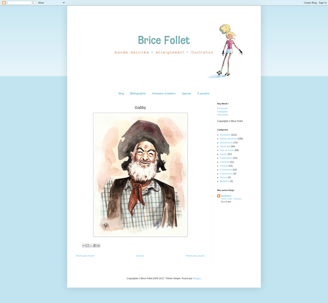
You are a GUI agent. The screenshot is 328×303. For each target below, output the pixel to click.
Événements (226, 142)
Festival (224, 166)
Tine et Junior (227, 150)
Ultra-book (222, 114)
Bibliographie (138, 93)
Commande (226, 169)
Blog (121, 93)
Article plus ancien (195, 255)
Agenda (186, 93)
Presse (223, 177)
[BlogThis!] (88, 245)
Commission (226, 173)
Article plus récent (85, 255)
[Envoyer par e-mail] (84, 245)
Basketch (224, 181)
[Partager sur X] (91, 245)
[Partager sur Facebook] (95, 245)
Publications (226, 158)
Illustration (225, 135)
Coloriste (224, 162)
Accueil (140, 255)
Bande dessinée (228, 138)
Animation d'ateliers (164, 93)
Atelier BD (225, 146)
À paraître (203, 93)
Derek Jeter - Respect (231, 199)
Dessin (223, 154)
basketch (226, 196)
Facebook (222, 108)
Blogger (197, 278)
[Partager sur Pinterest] (98, 245)
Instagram (222, 111)
